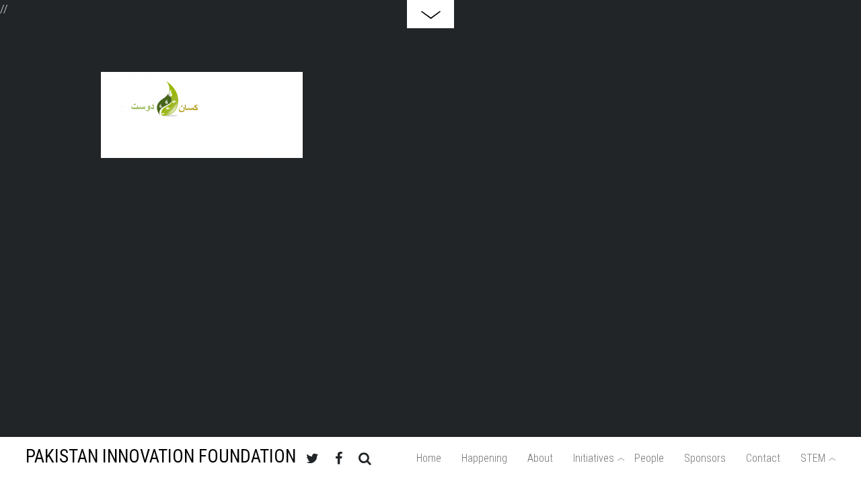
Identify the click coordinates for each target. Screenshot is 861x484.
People (649, 458)
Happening (484, 458)
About (540, 458)
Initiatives (593, 458)
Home (428, 458)
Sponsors (705, 458)
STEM (812, 458)
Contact (763, 458)
